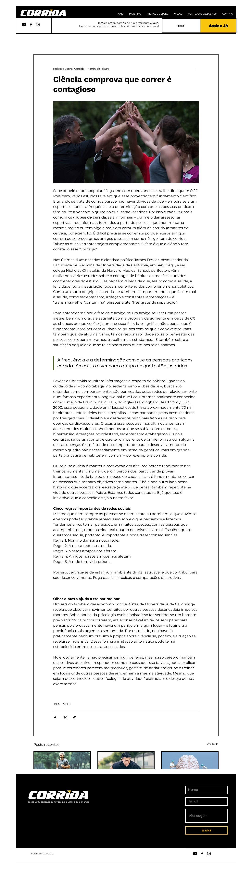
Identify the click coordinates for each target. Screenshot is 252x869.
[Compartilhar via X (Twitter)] (65, 717)
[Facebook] (31, 24)
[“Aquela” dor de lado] (126, 767)
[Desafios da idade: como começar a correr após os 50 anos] (62, 767)
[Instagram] (37, 24)
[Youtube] (24, 24)
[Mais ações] (196, 68)
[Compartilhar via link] (74, 717)
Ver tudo (213, 744)
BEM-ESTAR (62, 704)
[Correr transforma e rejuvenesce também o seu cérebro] (190, 767)
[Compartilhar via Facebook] (55, 717)
